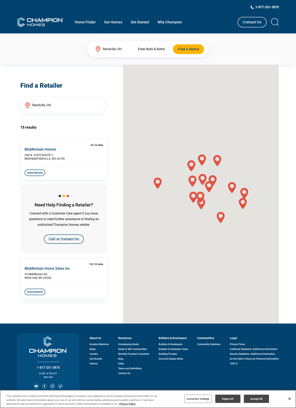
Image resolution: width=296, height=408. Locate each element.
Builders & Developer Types (173, 349)
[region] (148, 399)
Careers (94, 354)
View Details (35, 172)
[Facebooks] (44, 386)
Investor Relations (99, 344)
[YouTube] (36, 386)
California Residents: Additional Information (253, 349)
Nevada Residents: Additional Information (252, 354)
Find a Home (188, 49)
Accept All (256, 398)
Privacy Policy (237, 344)
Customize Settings (197, 398)
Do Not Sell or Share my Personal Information (254, 358)
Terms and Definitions (130, 368)
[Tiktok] (60, 386)
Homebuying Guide (128, 344)
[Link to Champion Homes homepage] (40, 22)
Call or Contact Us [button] (64, 239)
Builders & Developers (170, 344)
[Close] (289, 398)
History (93, 363)
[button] (232, 187)
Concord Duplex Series (171, 358)
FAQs (121, 363)
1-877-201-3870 (48, 367)
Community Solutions (208, 344)
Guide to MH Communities (132, 349)
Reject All (227, 398)
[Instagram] (52, 386)
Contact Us (252, 22)
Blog (120, 358)
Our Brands (96, 358)
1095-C (234, 363)
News (93, 349)
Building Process (168, 354)
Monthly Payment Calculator (133, 354)
